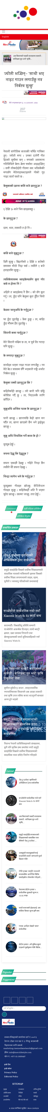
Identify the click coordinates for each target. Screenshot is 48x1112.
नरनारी (35, 1093)
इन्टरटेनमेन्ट (6, 1100)
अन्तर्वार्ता (5, 1096)
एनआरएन (21, 1089)
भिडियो (20, 1093)
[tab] (11, 508)
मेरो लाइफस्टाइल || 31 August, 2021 (23, 103)
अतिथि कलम (7, 1093)
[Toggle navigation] (3, 31)
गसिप (20, 1096)
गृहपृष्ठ (5, 1089)
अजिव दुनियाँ (37, 1089)
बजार (34, 1100)
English (5, 36)
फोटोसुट (35, 1096)
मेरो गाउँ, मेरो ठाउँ (23, 1100)
